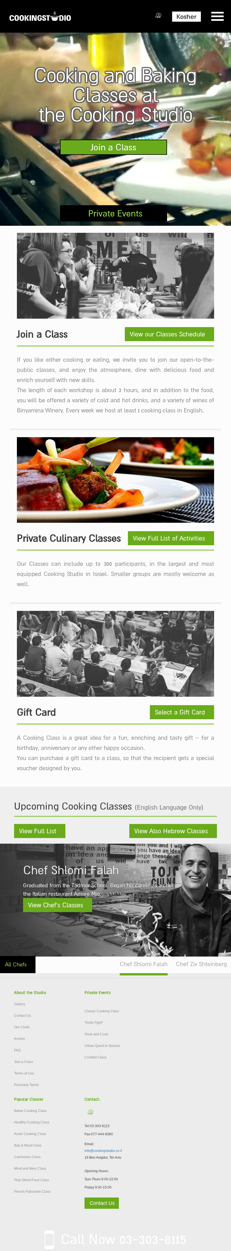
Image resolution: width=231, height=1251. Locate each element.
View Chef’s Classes (55, 905)
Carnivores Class (27, 1157)
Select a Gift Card (180, 712)
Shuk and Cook (96, 1034)
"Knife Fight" (94, 1023)
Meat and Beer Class (30, 1168)
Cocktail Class (95, 1057)
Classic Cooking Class (102, 1011)
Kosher (186, 16)
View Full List (37, 831)
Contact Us (22, 1016)
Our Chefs (22, 1027)
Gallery (19, 1004)
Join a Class (113, 147)
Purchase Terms (26, 1085)
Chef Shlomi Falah (144, 964)
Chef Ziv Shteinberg (201, 964)
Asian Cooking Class (30, 1134)
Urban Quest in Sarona (102, 1046)
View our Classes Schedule (167, 334)
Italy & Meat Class (27, 1145)
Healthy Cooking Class (31, 1122)
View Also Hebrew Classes (171, 831)
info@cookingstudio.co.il (103, 1151)
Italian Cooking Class (30, 1111)
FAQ (17, 1050)
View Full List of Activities (169, 538)
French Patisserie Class (32, 1192)
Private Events (115, 213)
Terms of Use (24, 1073)
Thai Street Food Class (31, 1180)
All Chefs (15, 964)
